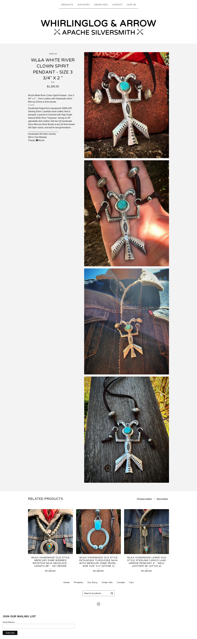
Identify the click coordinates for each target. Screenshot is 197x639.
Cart (131, 582)
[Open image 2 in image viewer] (126, 213)
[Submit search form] (112, 593)
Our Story (83, 4)
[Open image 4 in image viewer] (126, 430)
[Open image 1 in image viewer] (126, 105)
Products (67, 4)
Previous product (144, 499)
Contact (117, 4)
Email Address (9, 622)
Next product (162, 499)
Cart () (131, 4)
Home (66, 582)
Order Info (101, 4)
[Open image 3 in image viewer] (126, 321)
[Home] (98, 25)
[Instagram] (98, 604)
